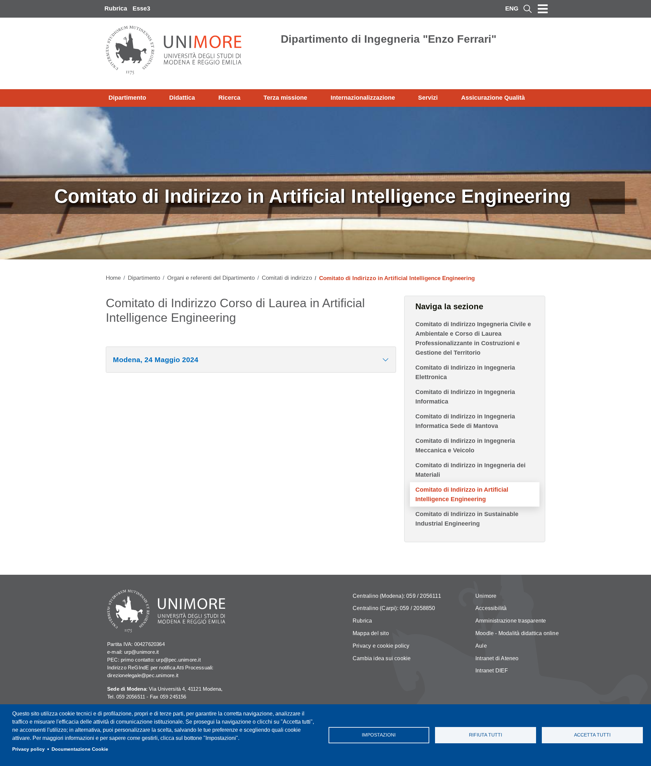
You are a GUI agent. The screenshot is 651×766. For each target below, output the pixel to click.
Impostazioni (379, 735)
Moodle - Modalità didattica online (517, 633)
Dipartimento (127, 97)
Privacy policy (28, 749)
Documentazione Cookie (80, 749)
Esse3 (141, 8)
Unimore (485, 596)
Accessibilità (491, 608)
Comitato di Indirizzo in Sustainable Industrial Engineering (466, 519)
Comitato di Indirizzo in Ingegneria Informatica (465, 397)
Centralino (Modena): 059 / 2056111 (397, 596)
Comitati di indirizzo (287, 278)
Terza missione (285, 97)
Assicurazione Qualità (493, 97)
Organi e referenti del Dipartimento (211, 278)
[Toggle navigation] (542, 8)
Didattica (182, 97)
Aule (481, 646)
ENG (511, 8)
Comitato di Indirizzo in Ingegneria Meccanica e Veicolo (465, 445)
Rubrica (115, 8)
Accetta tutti (592, 735)
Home (113, 278)
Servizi (428, 97)
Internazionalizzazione (363, 97)
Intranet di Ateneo (497, 658)
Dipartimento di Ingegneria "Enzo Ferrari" (388, 39)
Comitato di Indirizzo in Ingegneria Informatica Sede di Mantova (465, 421)
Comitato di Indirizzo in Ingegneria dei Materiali (470, 470)
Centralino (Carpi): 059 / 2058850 (394, 608)
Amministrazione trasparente (510, 621)
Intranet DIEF (491, 670)
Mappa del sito (371, 633)
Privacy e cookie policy (381, 646)
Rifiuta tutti (485, 735)
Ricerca (229, 97)
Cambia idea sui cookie (382, 658)
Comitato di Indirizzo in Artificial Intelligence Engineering (461, 494)
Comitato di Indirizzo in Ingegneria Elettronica (465, 372)
